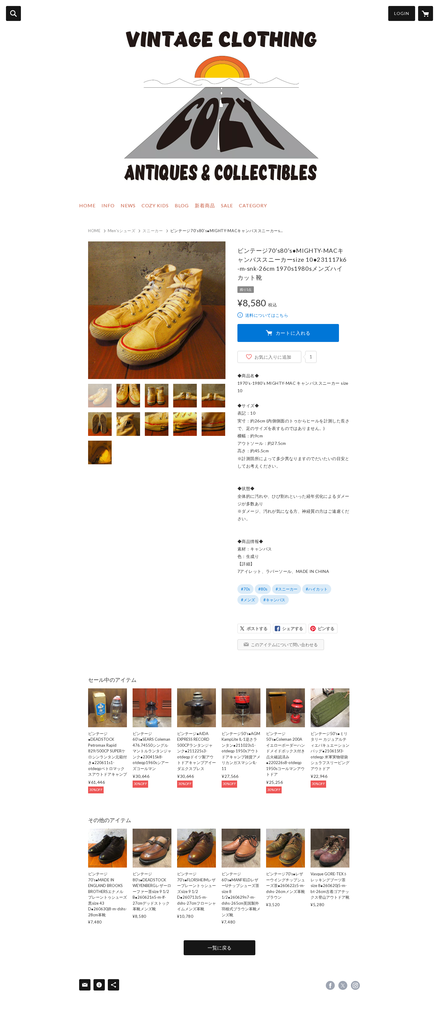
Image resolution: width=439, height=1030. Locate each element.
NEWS (128, 205)
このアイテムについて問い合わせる (284, 644)
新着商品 (205, 205)
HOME (87, 205)
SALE (227, 205)
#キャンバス (274, 599)
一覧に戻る (219, 947)
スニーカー (152, 230)
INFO (108, 205)
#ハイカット (317, 589)
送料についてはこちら (266, 315)
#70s (245, 589)
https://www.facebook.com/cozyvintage (330, 985)
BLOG (182, 205)
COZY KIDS (155, 205)
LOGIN (401, 13)
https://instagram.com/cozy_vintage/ (355, 985)
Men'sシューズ (122, 230)
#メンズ (248, 599)
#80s (262, 589)
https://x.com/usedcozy (342, 985)
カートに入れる (293, 333)
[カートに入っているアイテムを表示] (425, 13)
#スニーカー (286, 589)
